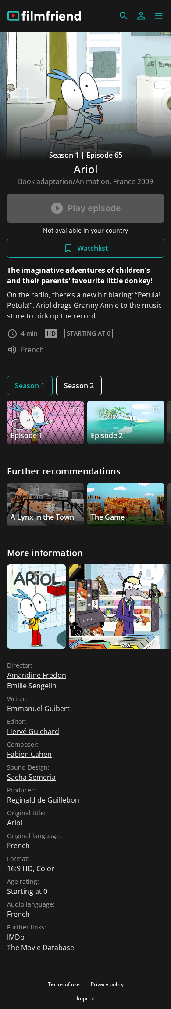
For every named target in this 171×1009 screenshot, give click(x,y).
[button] (158, 16)
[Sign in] (141, 16)
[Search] (123, 16)
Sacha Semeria (31, 777)
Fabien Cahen (29, 754)
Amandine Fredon (36, 675)
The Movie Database (40, 947)
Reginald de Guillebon (43, 800)
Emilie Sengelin (32, 686)
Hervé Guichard (33, 731)
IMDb (16, 937)
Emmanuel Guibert (38, 708)
